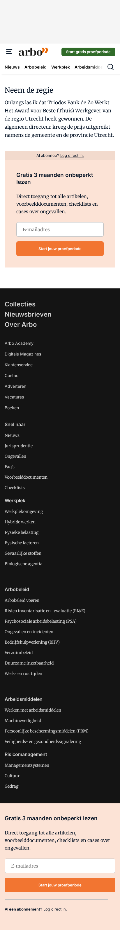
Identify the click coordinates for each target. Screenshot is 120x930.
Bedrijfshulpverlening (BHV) (32, 642)
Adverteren (15, 386)
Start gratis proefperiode (88, 51)
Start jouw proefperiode (60, 248)
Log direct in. (55, 909)
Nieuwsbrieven (28, 314)
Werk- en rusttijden (23, 673)
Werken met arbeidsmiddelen (33, 710)
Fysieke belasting (21, 532)
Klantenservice (19, 364)
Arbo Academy (19, 343)
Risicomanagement (26, 754)
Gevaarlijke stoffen (23, 553)
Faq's (10, 466)
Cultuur (12, 775)
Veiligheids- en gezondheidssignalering (43, 741)
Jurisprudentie (19, 445)
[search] (110, 67)
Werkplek (15, 500)
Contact (12, 375)
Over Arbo (21, 324)
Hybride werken (20, 522)
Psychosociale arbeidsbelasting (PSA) (41, 621)
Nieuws (12, 435)
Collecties (20, 304)
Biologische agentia (24, 563)
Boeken (12, 407)
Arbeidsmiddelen (24, 699)
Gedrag (11, 786)
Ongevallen (15, 456)
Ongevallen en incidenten (29, 631)
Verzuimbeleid (19, 652)
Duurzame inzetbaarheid (29, 663)
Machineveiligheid (23, 720)
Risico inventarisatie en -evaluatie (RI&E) (45, 610)
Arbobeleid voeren (22, 600)
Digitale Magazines (23, 353)
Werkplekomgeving (24, 511)
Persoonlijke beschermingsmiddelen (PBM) (47, 731)
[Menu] (9, 52)
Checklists (15, 487)
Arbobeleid (17, 589)
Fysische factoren (22, 542)
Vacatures (14, 396)
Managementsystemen (27, 765)
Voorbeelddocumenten (26, 477)
